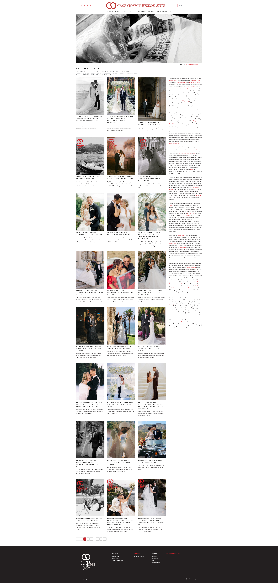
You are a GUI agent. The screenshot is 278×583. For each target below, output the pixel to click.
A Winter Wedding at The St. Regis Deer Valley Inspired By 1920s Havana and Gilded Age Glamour (89, 404)
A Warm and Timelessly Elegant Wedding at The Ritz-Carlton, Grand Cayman (150, 292)
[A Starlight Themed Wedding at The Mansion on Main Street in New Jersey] (152, 325)
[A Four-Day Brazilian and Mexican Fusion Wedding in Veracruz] (90, 497)
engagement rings (173, 88)
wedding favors (190, 213)
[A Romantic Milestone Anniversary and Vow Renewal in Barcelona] (121, 270)
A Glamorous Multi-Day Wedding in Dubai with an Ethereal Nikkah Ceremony (89, 348)
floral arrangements (181, 247)
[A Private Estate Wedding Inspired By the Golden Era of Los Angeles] (121, 156)
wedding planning (185, 101)
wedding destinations (182, 82)
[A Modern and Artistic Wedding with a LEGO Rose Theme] (152, 439)
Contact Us (154, 560)
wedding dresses (173, 80)
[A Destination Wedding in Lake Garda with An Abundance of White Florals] (152, 156)
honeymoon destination (174, 143)
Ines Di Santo (194, 129)
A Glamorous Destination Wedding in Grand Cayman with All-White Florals (120, 404)
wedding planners (196, 80)
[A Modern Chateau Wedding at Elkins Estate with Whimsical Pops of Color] (90, 270)
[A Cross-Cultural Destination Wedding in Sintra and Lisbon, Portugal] (121, 439)
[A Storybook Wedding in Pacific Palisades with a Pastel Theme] (121, 325)
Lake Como (199, 281)
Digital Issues (155, 558)
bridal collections (191, 86)
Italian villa (198, 195)
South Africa (172, 288)
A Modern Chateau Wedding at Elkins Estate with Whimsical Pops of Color (89, 292)
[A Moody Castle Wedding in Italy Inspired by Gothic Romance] (152, 99)
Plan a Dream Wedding (138, 556)
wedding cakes (172, 243)
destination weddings (187, 324)
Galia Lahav (181, 131)
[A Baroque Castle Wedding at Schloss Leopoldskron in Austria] (90, 212)
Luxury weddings (186, 215)
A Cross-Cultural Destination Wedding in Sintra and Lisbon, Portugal (118, 462)
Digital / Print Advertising (118, 560)
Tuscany (171, 284)
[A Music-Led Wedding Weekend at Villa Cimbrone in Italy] (90, 156)
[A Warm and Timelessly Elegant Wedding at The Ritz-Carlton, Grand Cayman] (152, 270)
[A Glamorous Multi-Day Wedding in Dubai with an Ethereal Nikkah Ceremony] (90, 325)
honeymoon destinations (178, 90)
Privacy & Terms (156, 562)
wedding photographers (194, 82)
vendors (191, 169)
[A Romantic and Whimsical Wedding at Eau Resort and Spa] (121, 212)
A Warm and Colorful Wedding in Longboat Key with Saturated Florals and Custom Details (89, 119)
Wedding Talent (115, 556)
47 (97, 539)
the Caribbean (189, 288)
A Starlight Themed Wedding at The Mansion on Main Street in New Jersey (150, 348)
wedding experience (174, 101)
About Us (154, 556)
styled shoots (181, 112)
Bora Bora (197, 286)
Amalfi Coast (180, 284)
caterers (194, 153)
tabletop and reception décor (192, 88)
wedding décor (181, 235)
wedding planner (196, 149)
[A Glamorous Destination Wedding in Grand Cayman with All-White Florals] (121, 381)
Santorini (178, 288)
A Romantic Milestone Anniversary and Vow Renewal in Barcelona (120, 292)
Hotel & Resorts (115, 558)
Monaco (182, 294)
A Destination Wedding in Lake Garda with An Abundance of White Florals (150, 178)
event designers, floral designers (185, 153)
